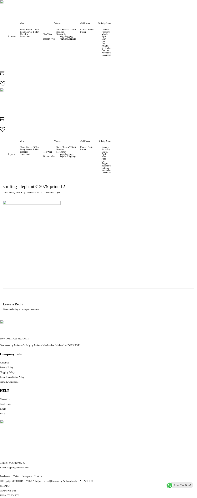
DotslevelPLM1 (33, 192)
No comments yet (52, 192)
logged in (19, 309)
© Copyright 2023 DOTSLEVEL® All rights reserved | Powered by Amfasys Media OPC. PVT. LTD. (47, 481)
